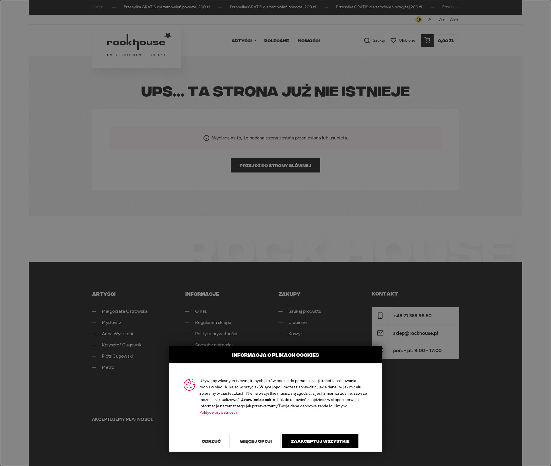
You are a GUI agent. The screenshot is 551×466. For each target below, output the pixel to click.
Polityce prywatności (218, 413)
